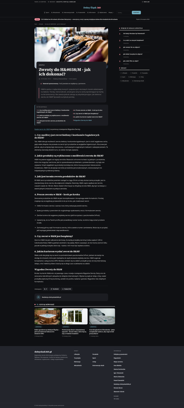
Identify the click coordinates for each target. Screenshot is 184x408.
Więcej (110, 12)
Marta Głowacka (119, 377)
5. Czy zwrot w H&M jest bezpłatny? (86, 113)
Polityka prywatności (120, 354)
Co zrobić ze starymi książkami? (133, 40)
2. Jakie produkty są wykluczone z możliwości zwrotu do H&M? (53, 116)
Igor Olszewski (118, 373)
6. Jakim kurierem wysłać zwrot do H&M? (88, 117)
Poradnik (134, 73)
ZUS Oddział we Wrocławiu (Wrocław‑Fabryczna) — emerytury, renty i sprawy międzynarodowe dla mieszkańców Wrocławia (79, 19)
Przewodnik (81, 12)
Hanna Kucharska (119, 369)
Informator (92, 12)
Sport (47, 12)
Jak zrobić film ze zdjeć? (130, 61)
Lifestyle (41, 24)
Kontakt (136, 12)
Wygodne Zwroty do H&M (83, 120)
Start (35, 24)
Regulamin (117, 358)
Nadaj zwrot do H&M (42, 129)
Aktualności (56, 12)
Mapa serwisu (118, 362)
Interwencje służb (69, 12)
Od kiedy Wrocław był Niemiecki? (134, 33)
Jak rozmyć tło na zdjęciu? (131, 47)
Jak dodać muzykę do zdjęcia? (132, 54)
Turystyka (145, 73)
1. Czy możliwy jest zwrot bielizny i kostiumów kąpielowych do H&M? (53, 111)
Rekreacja (133, 77)
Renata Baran (118, 388)
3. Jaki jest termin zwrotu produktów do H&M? (51, 122)
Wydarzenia (103, 12)
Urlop (142, 77)
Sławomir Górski (119, 391)
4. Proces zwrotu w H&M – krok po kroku (88, 110)
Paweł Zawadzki (119, 380)
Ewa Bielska (117, 365)
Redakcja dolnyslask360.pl (60, 79)
